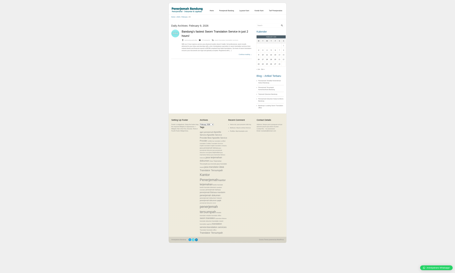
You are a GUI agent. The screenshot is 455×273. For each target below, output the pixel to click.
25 (267, 64)
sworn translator (220, 40)
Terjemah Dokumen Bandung (267, 94)
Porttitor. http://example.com (239, 131)
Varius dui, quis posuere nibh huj (240, 124)
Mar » (263, 69)
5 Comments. (206, 40)
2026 (178, 17)
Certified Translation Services (214, 143)
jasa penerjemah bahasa (209, 148)
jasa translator (211, 167)
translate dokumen (206, 221)
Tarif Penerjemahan (275, 11)
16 (258, 59)
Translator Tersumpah (211, 232)
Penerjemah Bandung (226, 11)
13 (275, 55)
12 (271, 55)
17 (263, 59)
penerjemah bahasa (213, 190)
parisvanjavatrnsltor (191, 40)
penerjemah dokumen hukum (211, 198)
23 (258, 64)
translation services (232, 40)
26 (271, 64)
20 (275, 59)
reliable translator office (213, 215)
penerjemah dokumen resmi (208, 203)
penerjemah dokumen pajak (210, 200)
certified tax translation (214, 141)
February (184, 17)
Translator (203, 230)
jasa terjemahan (214, 152)
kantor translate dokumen (208, 187)
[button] (436, 267)
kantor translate (218, 185)
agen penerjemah (206, 132)
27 (275, 64)
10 (263, 55)
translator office (211, 230)
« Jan (258, 69)
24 (263, 64)
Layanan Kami (244, 11)
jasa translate (212, 164)
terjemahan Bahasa (220, 218)
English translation (205, 145)
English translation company (219, 145)
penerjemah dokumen (210, 195)
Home (212, 11)
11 (267, 55)
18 (267, 59)
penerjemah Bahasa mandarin (212, 192)
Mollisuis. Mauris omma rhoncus (240, 128)
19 (271, 59)
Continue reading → (245, 54)
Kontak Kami (259, 11)
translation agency (206, 224)
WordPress (280, 239)
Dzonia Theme (263, 239)
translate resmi (217, 221)
